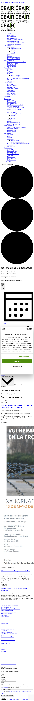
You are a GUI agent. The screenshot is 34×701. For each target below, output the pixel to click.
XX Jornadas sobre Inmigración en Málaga (15, 571)
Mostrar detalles (24, 356)
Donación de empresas (6, 613)
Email (2, 674)
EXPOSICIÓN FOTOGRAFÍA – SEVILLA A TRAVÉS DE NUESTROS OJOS (16, 406)
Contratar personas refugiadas (8, 612)
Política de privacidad (12, 699)
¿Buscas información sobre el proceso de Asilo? (13, 2)
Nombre (3, 677)
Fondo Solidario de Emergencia (9, 633)
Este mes (3, 375)
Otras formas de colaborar (7, 637)
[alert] (17, 272)
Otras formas (4, 615)
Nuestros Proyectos (6, 643)
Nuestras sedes (4, 623)
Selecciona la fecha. (19, 385)
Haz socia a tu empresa (7, 610)
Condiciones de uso (24, 699)
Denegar (17, 371)
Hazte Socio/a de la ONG (7, 629)
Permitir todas (17, 361)
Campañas (3, 651)
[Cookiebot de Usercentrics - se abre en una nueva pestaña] (25, 329)
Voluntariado (4, 630)
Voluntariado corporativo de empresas (10, 609)
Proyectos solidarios (6, 607)
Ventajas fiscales (5, 616)
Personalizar (16, 366)
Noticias (3, 649)
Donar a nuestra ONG (6, 632)
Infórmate (3, 635)
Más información (5, 687)
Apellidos (3, 680)
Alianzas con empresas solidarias (9, 605)
